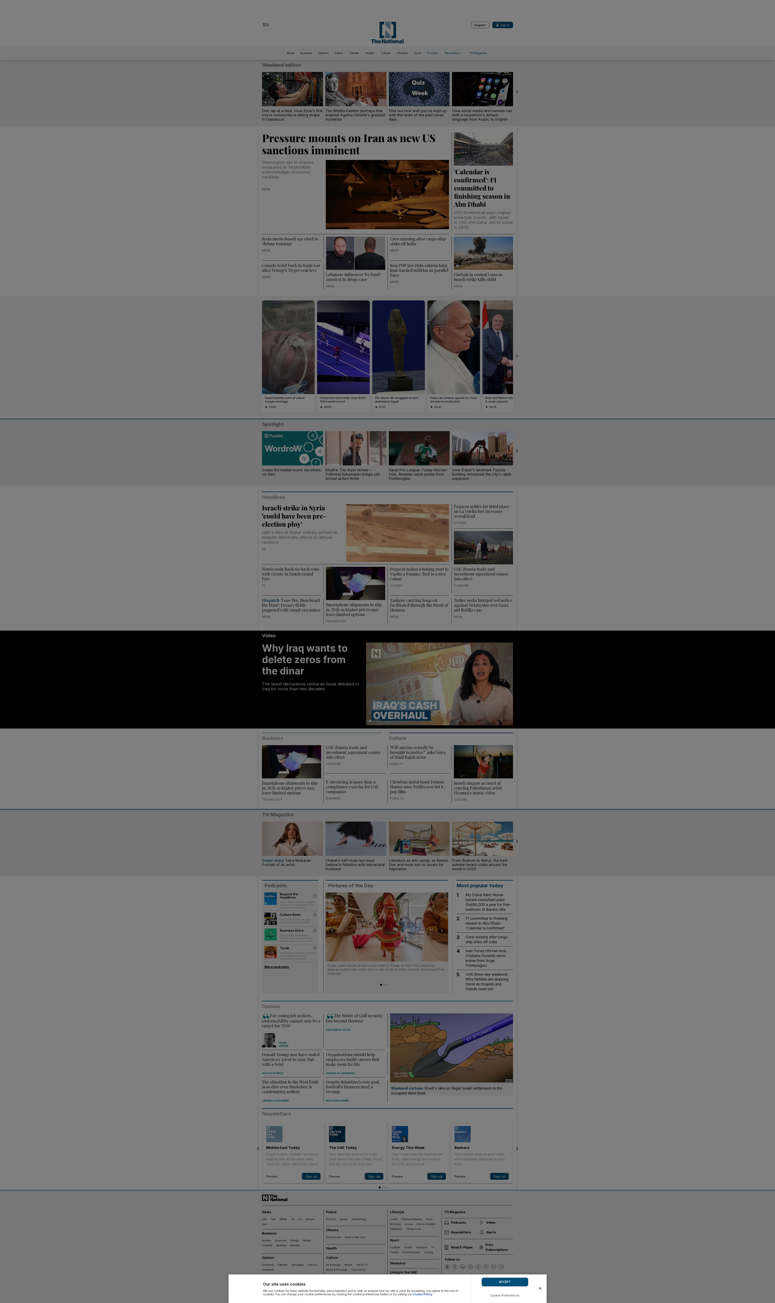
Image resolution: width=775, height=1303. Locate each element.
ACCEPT (505, 1282)
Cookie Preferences (505, 1295)
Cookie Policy (422, 1294)
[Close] (540, 1288)
